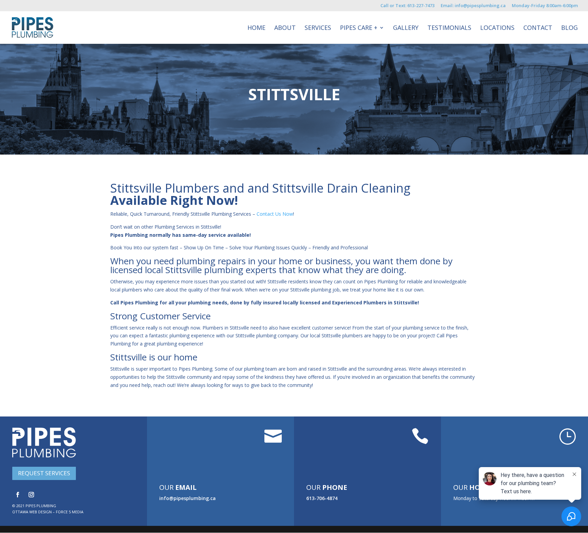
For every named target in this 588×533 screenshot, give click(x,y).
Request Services (44, 473)
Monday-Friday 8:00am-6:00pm (545, 5)
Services (318, 28)
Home (256, 28)
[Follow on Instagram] (31, 494)
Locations (497, 28)
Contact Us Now (275, 214)
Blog (569, 28)
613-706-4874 (322, 498)
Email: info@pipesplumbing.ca (473, 5)
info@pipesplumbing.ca (187, 498)
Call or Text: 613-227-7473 (407, 5)
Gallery (406, 28)
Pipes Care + (358, 28)
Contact (537, 28)
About (285, 28)
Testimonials (449, 28)
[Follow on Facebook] (17, 494)
